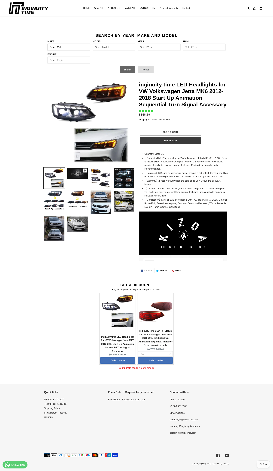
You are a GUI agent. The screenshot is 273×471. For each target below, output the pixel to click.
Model (97, 41)
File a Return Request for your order (126, 399)
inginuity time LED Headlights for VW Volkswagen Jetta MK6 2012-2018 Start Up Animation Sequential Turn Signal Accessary (117, 343)
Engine (52, 54)
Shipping (143, 119)
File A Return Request (55, 412)
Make (51, 41)
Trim (186, 41)
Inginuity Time (205, 464)
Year (141, 41)
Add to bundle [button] (118, 360)
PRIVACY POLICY (54, 399)
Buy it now (170, 140)
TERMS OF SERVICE (55, 404)
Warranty (48, 417)
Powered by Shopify (220, 464)
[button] (146, 110)
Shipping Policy (52, 408)
